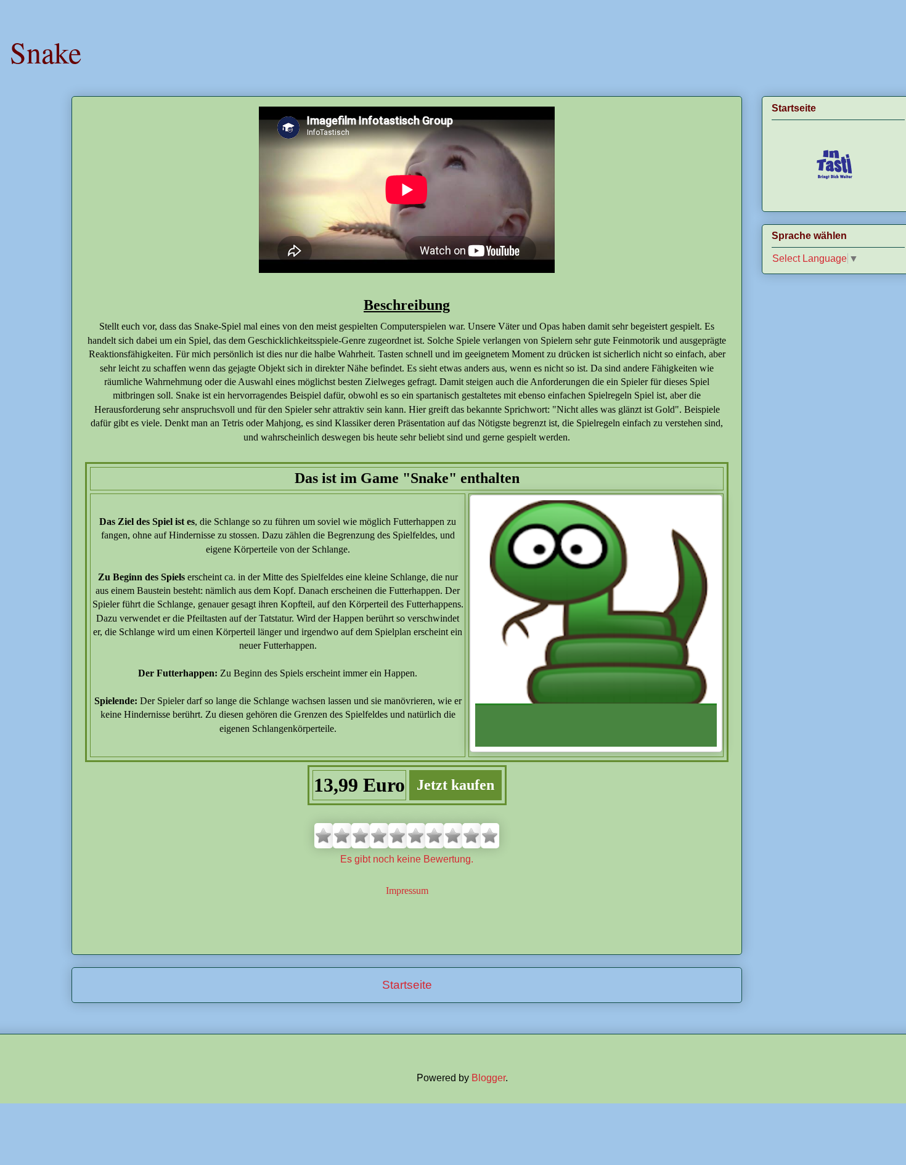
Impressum (407, 890)
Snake (45, 51)
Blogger (488, 1078)
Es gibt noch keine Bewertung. (406, 859)
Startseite (407, 984)
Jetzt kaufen (455, 785)
